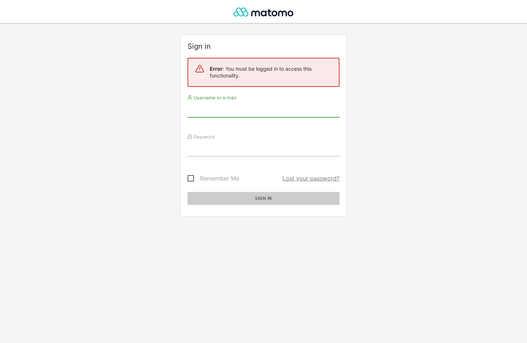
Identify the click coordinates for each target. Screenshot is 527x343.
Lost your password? (311, 178)
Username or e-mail (214, 97)
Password (203, 137)
